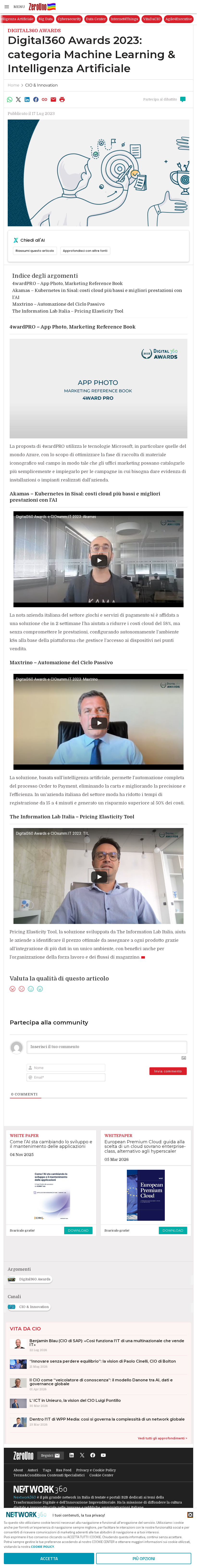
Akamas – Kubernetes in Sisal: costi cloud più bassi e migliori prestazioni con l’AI (97, 294)
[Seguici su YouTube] (103, 1456)
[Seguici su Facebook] (93, 1456)
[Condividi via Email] (53, 99)
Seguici (47, 1455)
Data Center (133, 19)
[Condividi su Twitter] (18, 99)
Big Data (83, 19)
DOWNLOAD (78, 1230)
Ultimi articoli (17, 19)
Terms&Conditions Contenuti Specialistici (49, 1475)
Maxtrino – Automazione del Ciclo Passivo (58, 304)
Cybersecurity (106, 19)
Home (13, 85)
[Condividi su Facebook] (36, 99)
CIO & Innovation (41, 85)
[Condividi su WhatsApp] (9, 99)
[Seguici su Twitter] (82, 1456)
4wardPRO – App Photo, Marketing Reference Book (67, 283)
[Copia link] (45, 99)
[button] (14, 6)
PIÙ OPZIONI (144, 1558)
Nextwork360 (24, 1497)
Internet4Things (162, 19)
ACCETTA (49, 1558)
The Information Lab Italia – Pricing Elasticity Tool (67, 311)
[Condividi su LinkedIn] (27, 99)
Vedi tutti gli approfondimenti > (162, 1438)
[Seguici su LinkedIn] (71, 1456)
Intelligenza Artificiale (52, 19)
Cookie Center (101, 1475)
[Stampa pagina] (62, 99)
